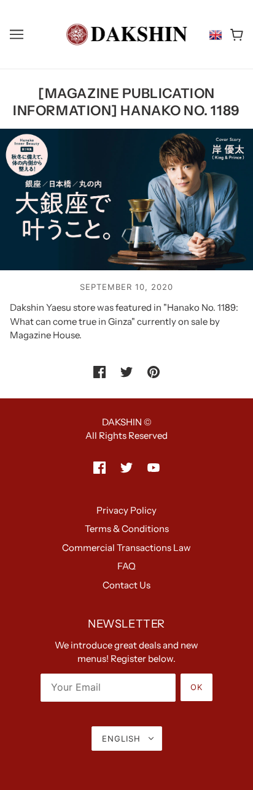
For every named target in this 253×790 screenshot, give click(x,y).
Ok (196, 687)
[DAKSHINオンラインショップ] (127, 33)
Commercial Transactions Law (126, 547)
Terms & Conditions (127, 528)
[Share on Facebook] (99, 372)
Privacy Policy (126, 510)
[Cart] (236, 34)
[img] (99, 467)
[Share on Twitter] (126, 372)
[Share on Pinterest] (153, 372)
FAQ (126, 566)
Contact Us (126, 585)
